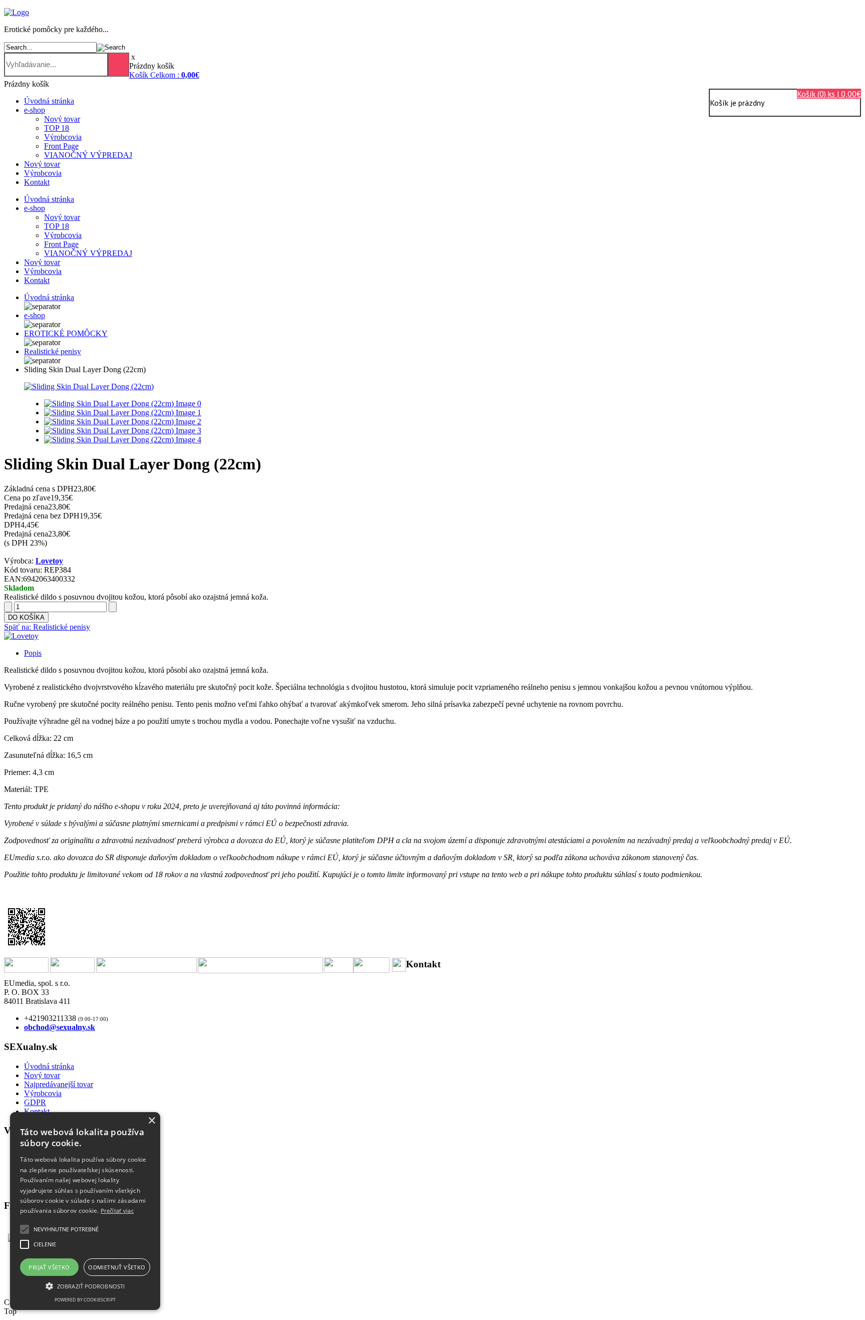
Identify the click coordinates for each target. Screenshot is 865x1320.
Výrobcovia (63, 137)
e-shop (34, 110)
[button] (66, 1229)
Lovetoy (49, 561)
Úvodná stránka (49, 101)
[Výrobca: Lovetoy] (21, 636)
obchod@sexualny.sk (59, 1027)
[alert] (85, 1211)
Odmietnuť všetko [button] (116, 1267)
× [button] (151, 1121)
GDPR (35, 1102)
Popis (33, 653)
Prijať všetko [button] (49, 1267)
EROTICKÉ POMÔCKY (66, 333)
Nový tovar (62, 119)
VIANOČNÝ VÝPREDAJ (88, 155)
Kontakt (37, 182)
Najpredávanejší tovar (58, 1084)
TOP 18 (56, 128)
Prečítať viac (117, 1210)
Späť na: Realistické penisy (47, 627)
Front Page (61, 146)
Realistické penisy (52, 351)
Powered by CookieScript (85, 1299)
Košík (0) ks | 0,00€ (829, 94)
